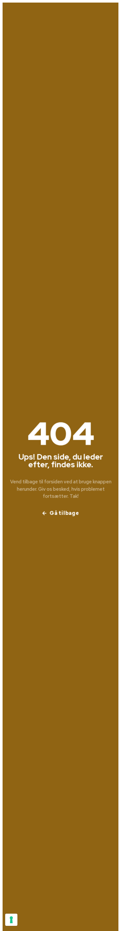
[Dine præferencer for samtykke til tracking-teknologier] (11, 920)
